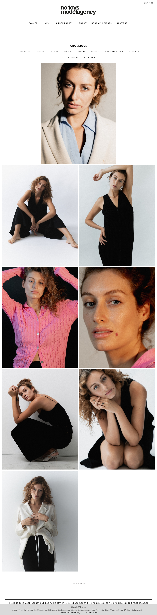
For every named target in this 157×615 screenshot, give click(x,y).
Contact (122, 23)
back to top (79, 584)
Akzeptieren (92, 612)
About (83, 23)
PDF (64, 57)
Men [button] (47, 23)
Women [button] (33, 23)
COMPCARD (74, 57)
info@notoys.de (140, 603)
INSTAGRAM (89, 57)
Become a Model (102, 23)
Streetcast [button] (64, 23)
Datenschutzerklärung (69, 612)
